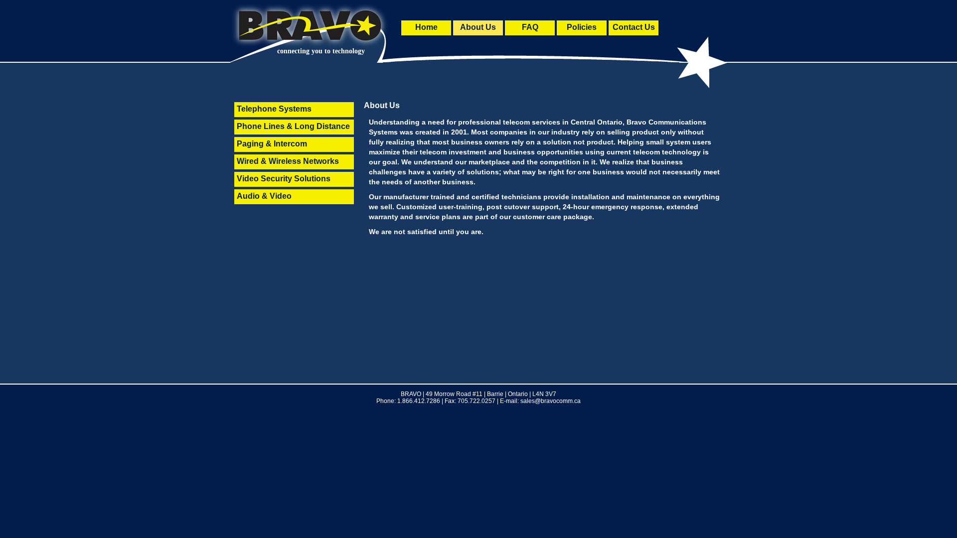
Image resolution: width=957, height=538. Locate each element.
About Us (478, 27)
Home (426, 27)
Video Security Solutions (283, 178)
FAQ (530, 27)
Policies (582, 27)
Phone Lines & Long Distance (293, 126)
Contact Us (634, 27)
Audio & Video (264, 196)
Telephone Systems (274, 109)
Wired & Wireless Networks (288, 161)
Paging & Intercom (272, 143)
